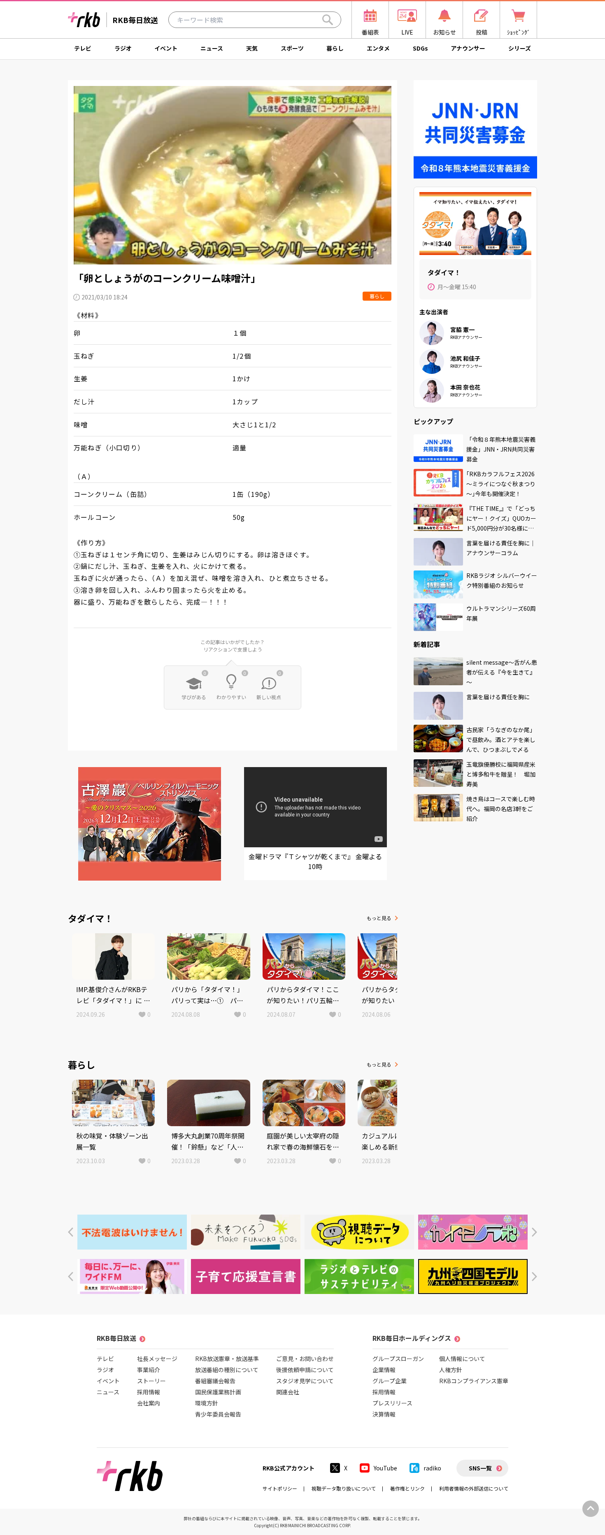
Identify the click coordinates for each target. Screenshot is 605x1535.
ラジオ (123, 48)
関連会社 (287, 1392)
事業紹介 (148, 1370)
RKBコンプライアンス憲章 (473, 1381)
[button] (70, 1232)
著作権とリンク (407, 1488)
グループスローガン (398, 1358)
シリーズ (519, 48)
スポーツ (292, 48)
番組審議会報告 (215, 1381)
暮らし (335, 48)
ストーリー (151, 1381)
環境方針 (206, 1403)
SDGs (420, 48)
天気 (252, 48)
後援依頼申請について (305, 1370)
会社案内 (148, 1403)
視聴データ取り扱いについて (344, 1488)
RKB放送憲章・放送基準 (227, 1358)
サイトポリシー (280, 1488)
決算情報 (384, 1414)
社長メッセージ (157, 1358)
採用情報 (148, 1392)
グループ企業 (389, 1381)
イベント (165, 48)
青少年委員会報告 (218, 1414)
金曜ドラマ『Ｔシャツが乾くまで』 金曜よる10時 (315, 861)
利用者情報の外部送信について (473, 1488)
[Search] (327, 19)
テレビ (82, 48)
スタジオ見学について (305, 1381)
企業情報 (384, 1370)
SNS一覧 (480, 1468)
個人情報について (462, 1358)
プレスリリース (392, 1403)
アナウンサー (468, 48)
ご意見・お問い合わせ (305, 1358)
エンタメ (378, 48)
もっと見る (379, 917)
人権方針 (450, 1370)
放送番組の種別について (226, 1370)
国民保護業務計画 (218, 1392)
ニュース (211, 48)
